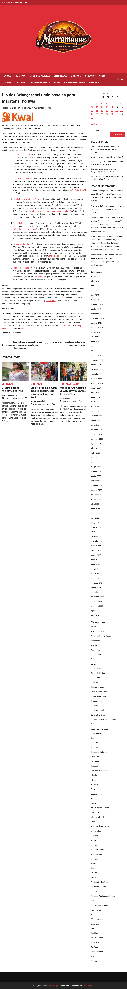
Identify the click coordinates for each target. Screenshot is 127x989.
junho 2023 (95, 453)
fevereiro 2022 (97, 527)
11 (97, 107)
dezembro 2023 (97, 425)
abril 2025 (95, 351)
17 (92, 110)
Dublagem (95, 738)
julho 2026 (95, 281)
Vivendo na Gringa (21, 178)
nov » (98, 124)
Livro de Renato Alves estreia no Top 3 (107, 157)
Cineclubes (95, 678)
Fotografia (95, 784)
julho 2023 (95, 448)
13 (107, 107)
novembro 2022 (97, 485)
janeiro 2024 (96, 420)
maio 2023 (95, 457)
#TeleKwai (50, 300)
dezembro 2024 (97, 369)
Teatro (93, 928)
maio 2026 (95, 290)
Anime (93, 627)
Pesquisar (95, 130)
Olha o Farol (53, 256)
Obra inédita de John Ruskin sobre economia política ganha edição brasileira (105, 149)
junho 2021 (95, 564)
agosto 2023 (96, 443)
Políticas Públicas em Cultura (103, 896)
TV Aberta (9, 82)
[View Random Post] (118, 79)
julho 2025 (95, 337)
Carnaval (94, 664)
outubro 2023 (96, 434)
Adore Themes (88, 985)
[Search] (122, 79)
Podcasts (95, 891)
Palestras (95, 877)
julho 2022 (95, 504)
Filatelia (94, 775)
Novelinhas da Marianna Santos (27, 199)
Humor (93, 803)
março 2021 (96, 578)
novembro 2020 (97, 597)
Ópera (93, 868)
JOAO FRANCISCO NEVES (101, 236)
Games (94, 789)
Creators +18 (96, 701)
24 (92, 114)
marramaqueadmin (42, 108)
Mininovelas (16, 333)
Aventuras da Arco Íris (22, 154)
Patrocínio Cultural (98, 887)
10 (92, 107)
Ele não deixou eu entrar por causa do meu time (49, 211)
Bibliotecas (95, 659)
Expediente (94, 82)
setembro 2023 (97, 439)
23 (121, 110)
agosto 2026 (96, 276)
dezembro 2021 (97, 536)
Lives (93, 822)
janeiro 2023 (96, 476)
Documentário (97, 733)
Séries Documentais (99, 919)
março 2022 (96, 522)
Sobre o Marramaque (74, 82)
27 (107, 114)
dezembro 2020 (97, 592)
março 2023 (96, 467)
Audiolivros (95, 650)
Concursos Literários (39, 82)
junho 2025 (95, 341)
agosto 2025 (96, 332)
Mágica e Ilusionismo (100, 826)
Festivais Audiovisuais (100, 771)
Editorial (94, 747)
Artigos (21, 82)
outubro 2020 (96, 601)
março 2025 (96, 355)
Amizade (38, 277)
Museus (94, 840)
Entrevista (76, 76)
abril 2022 (95, 518)
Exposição (95, 761)
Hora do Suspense (21, 268)
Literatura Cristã (97, 817)
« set (93, 124)
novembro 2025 (97, 318)
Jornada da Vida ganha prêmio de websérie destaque (107, 209)
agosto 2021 (96, 555)
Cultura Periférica (98, 715)
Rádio (93, 901)
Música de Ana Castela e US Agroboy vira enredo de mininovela (73, 390)
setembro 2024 (97, 383)
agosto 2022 (96, 499)
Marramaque (53, 985)
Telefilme (94, 933)
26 (102, 114)
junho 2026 (95, 286)
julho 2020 (95, 615)
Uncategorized (97, 952)
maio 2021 (95, 569)
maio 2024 (95, 402)
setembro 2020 (97, 606)
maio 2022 (95, 513)
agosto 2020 (96, 611)
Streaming (90, 76)
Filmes (57, 82)
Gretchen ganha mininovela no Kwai (12, 389)
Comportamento (97, 687)
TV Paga (94, 947)
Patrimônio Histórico (99, 882)
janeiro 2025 (96, 365)
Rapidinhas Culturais (39, 76)
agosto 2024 (96, 388)
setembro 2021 (97, 550)
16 (121, 107)
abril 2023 (95, 462)
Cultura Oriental (97, 710)
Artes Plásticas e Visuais (101, 636)
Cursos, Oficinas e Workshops (103, 719)
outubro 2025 (96, 323)
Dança (93, 724)
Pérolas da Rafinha (21, 244)
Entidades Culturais (99, 752)
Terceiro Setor (97, 938)
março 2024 (96, 411)
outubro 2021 (96, 546)
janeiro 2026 (96, 309)
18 (97, 110)
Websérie (94, 961)
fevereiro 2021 (97, 583)
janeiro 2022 (96, 532)
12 (102, 107)
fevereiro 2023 (97, 471)
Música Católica (97, 849)
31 (92, 117)
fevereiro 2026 (97, 304)
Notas (93, 863)
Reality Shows (96, 910)
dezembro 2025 (97, 314)
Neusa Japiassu (97, 218)
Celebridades (60, 76)
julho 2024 (95, 392)
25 (97, 114)
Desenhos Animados (99, 729)
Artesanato (95, 641)
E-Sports (94, 743)
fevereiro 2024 (97, 416)
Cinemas (94, 682)
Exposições (95, 766)
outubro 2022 (96, 490)
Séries (102, 76)
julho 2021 (95, 560)
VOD (93, 956)
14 (112, 107)
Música (7, 76)
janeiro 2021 (96, 587)
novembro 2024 (97, 374)
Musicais (94, 859)
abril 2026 (95, 295)
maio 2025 (95, 346)
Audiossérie (96, 654)
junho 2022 (95, 508)
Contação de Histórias (100, 696)
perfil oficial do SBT (77, 190)
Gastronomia (96, 794)
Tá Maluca (41, 166)
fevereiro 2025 (97, 360)
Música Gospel (97, 854)
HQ (92, 798)
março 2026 (96, 300)
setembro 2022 (97, 495)
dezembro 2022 (97, 481)
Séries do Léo (19, 223)
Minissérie (95, 836)
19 (102, 110)
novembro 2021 (97, 541)
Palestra (94, 873)
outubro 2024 (96, 379)
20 (107, 110)
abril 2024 (95, 406)
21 (112, 110)
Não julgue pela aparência (25, 229)
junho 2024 (95, 397)
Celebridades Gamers (100, 673)
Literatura (19, 76)
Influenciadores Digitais (100, 808)
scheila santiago (97, 255)
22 (116, 110)
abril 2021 (95, 573)
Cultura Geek (96, 706)
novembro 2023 (97, 430)
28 (112, 114)
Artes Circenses (97, 631)
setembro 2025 (97, 327)
